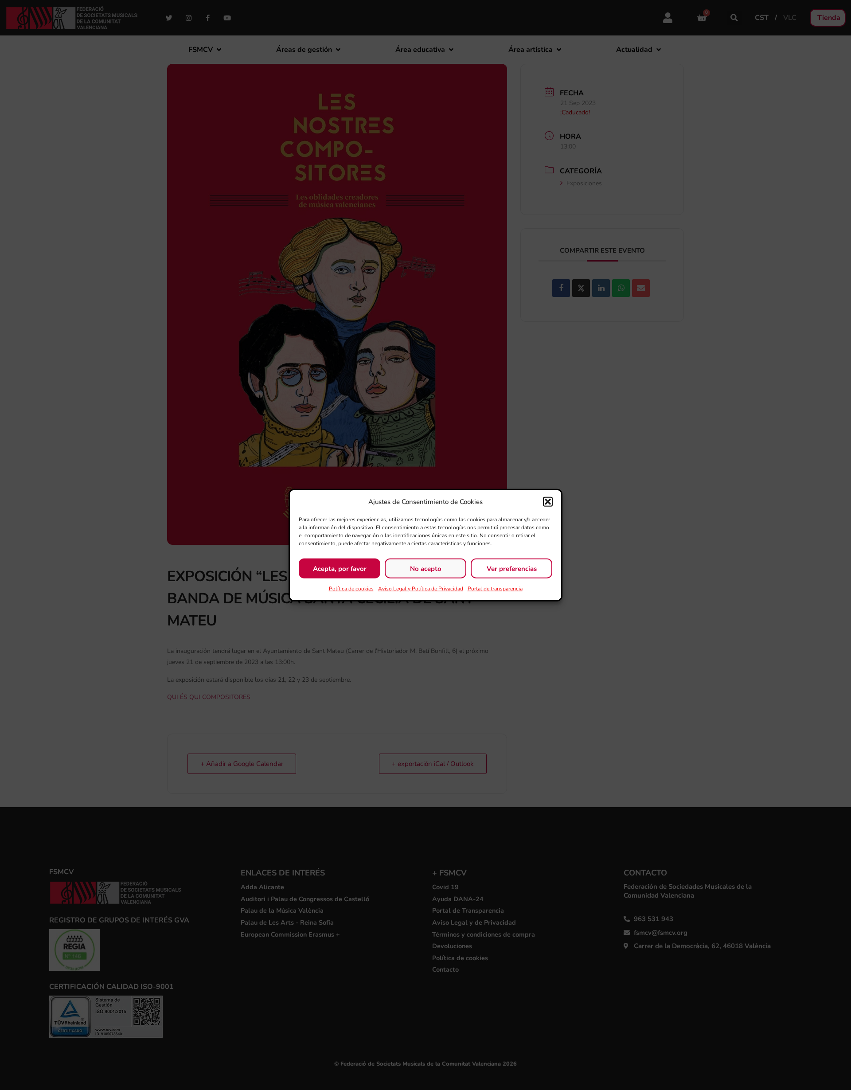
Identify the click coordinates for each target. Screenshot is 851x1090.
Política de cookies (351, 588)
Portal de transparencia (495, 588)
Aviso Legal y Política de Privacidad (420, 588)
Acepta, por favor (340, 568)
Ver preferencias (512, 568)
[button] (547, 501)
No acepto (425, 568)
